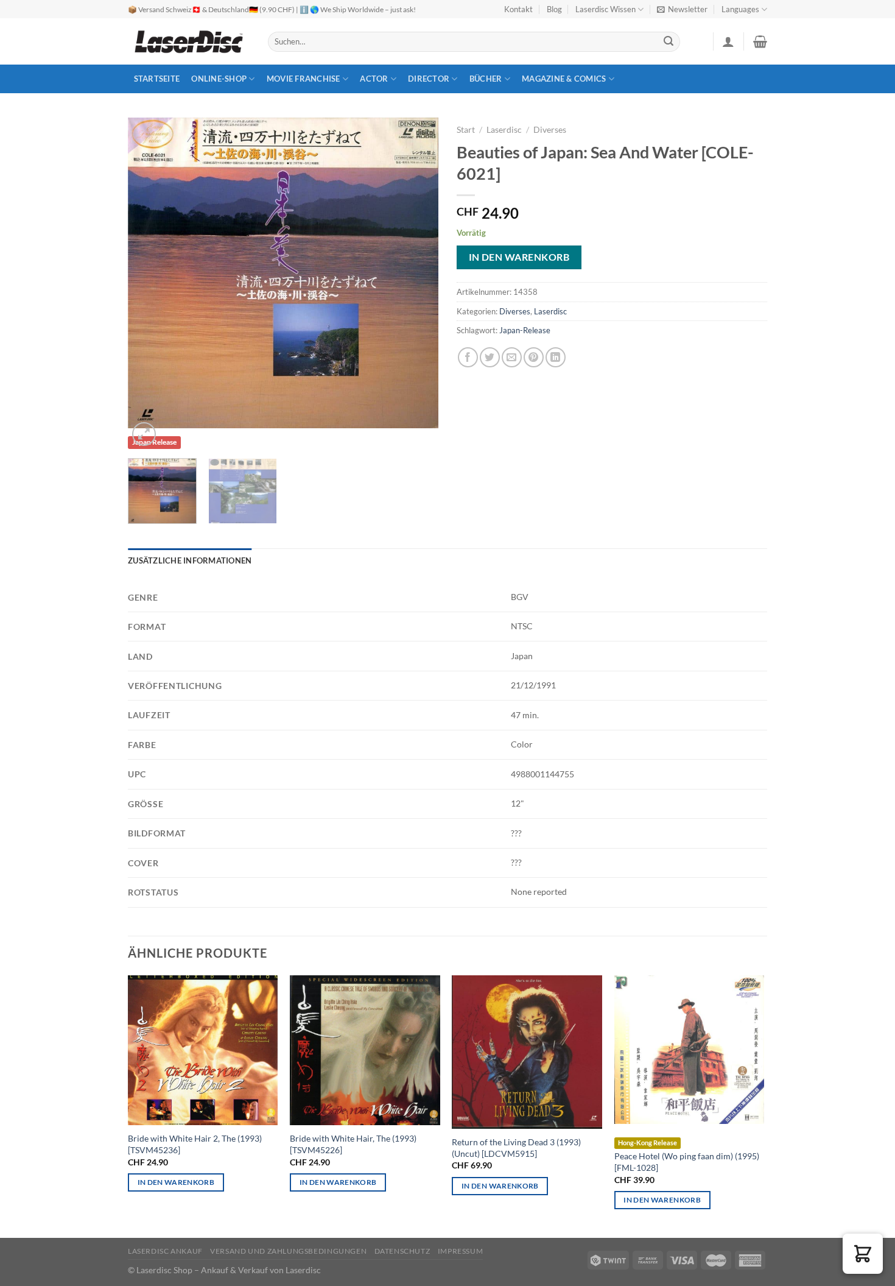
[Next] (417, 273)
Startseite (157, 78)
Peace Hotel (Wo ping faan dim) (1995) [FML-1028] (686, 1162)
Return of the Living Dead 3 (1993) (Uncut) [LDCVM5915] (516, 1148)
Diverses (549, 130)
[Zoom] (144, 434)
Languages (740, 9)
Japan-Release (524, 330)
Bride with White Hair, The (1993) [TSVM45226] (353, 1144)
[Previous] (149, 273)
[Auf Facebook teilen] (468, 357)
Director (428, 78)
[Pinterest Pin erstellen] (534, 357)
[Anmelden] (728, 41)
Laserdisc (504, 130)
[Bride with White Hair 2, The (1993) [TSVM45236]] (203, 1050)
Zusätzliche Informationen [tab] (189, 560)
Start (466, 130)
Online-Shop (219, 78)
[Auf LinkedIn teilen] (556, 357)
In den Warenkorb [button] (176, 1182)
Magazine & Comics (564, 78)
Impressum (460, 1251)
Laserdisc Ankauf (165, 1251)
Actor (374, 78)
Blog (554, 9)
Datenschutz (402, 1251)
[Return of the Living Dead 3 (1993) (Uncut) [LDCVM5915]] (527, 1052)
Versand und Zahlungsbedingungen (288, 1251)
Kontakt (518, 9)
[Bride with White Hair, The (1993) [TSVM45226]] (365, 1050)
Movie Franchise (303, 78)
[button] (863, 1254)
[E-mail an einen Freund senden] (512, 357)
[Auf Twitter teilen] (490, 357)
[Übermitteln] (669, 42)
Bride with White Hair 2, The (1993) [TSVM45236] (195, 1144)
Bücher (485, 78)
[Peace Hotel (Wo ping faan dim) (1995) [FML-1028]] (689, 1050)
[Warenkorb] (760, 41)
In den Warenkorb (519, 257)
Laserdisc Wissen (605, 9)
